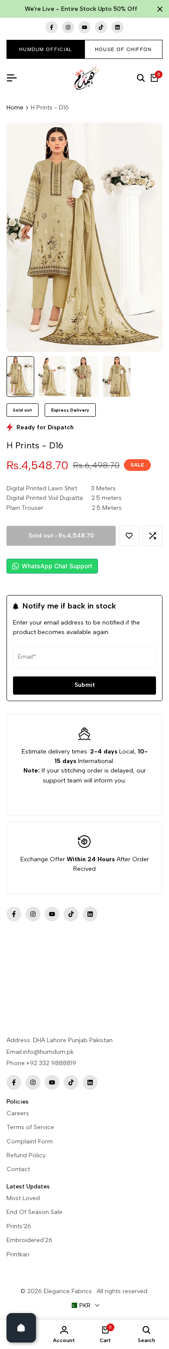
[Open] (21, 1328)
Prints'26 (18, 1226)
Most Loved (23, 1198)
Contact (18, 1169)
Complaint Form (29, 1141)
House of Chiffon (123, 48)
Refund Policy (26, 1155)
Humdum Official (45, 48)
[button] (129, 536)
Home (14, 107)
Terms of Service (30, 1127)
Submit (85, 685)
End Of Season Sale (34, 1212)
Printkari (17, 1254)
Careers (17, 1113)
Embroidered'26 (29, 1240)
